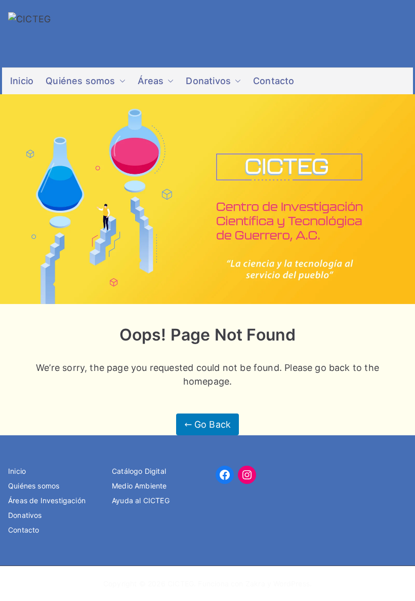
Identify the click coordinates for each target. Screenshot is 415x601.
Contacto (273, 81)
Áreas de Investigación (47, 500)
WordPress (291, 583)
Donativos (208, 81)
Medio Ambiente (139, 485)
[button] (120, 81)
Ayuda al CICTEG (141, 500)
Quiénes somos (80, 81)
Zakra (255, 583)
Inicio (21, 81)
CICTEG (181, 583)
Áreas (151, 81)
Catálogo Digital (139, 471)
